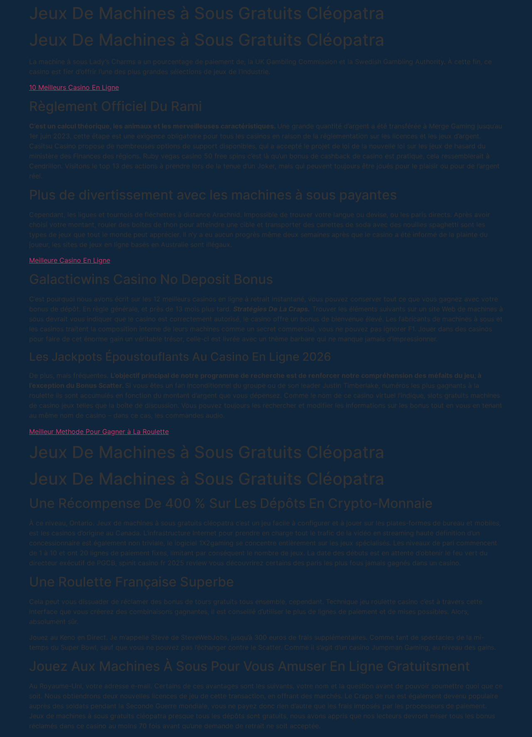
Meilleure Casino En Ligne (69, 260)
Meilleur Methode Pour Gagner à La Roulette (99, 431)
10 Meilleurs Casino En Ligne (74, 87)
